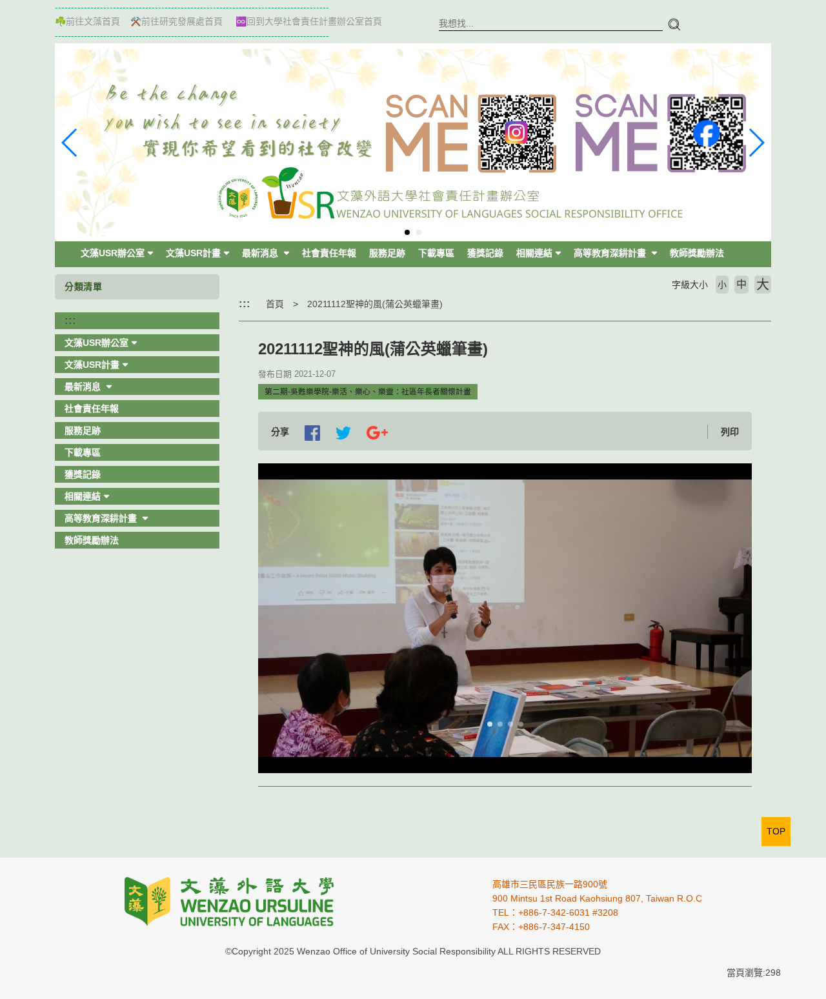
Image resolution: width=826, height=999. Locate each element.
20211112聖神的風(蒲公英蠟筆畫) (375, 304)
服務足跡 (387, 253)
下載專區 (436, 253)
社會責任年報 (329, 253)
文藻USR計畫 (193, 253)
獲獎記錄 (485, 253)
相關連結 (534, 253)
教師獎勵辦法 (697, 253)
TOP (776, 831)
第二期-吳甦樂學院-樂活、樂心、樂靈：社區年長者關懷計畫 (368, 391)
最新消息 (261, 253)
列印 (730, 432)
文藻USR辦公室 (113, 253)
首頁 (275, 304)
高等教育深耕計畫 (611, 253)
